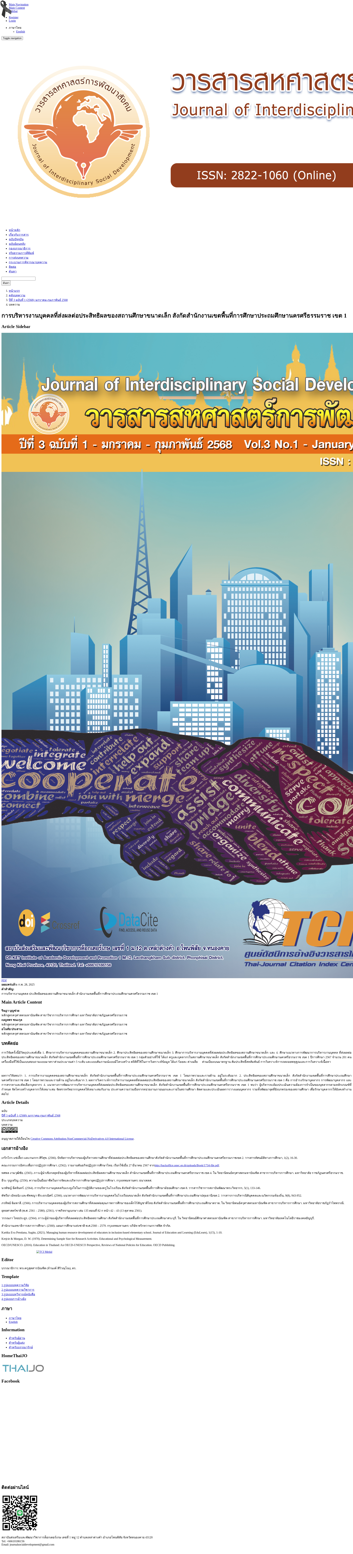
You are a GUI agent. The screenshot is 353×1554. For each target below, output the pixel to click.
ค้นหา (13, 271)
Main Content (17, 7)
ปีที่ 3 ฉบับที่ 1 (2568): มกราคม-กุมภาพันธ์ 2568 (38, 300)
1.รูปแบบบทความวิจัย (15, 1285)
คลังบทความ (17, 295)
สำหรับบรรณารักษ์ (21, 1347)
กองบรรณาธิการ (20, 248)
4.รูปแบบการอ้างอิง (13, 1298)
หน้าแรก (14, 290)
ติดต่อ (12, 266)
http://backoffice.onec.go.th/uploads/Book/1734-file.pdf (187, 1165)
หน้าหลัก (14, 230)
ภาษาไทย (15, 1318)
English (20, 31)
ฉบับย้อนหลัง (17, 243)
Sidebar (13, 11)
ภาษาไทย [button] (15, 27)
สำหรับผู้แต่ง (17, 1342)
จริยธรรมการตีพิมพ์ (21, 253)
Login (12, 20)
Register (13, 17)
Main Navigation (18, 4)
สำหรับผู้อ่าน (17, 1338)
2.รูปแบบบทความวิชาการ (17, 1289)
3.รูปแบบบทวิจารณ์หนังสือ (18, 1294)
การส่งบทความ (18, 257)
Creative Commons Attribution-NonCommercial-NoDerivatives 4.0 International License (82, 1138)
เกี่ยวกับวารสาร (19, 234)
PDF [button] (4, 980)
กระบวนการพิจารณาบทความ (28, 262)
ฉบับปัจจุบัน (16, 239)
